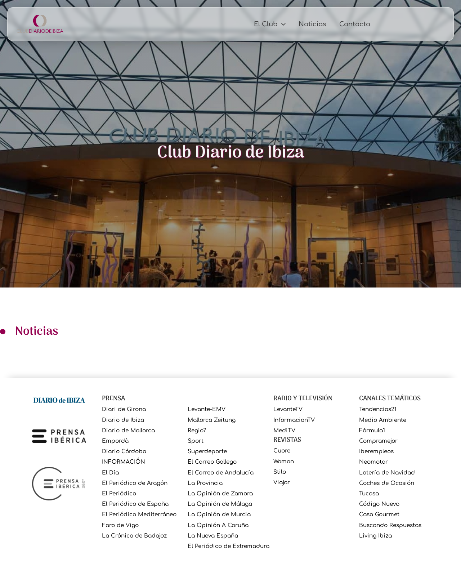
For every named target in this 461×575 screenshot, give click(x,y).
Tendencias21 (378, 409)
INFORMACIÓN (123, 462)
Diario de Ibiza (123, 420)
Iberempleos (376, 451)
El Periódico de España (135, 504)
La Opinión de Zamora (220, 493)
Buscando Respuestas (390, 525)
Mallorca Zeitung (212, 420)
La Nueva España (213, 536)
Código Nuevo (379, 504)
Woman (283, 461)
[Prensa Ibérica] (59, 435)
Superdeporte (207, 451)
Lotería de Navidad (387, 472)
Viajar (281, 482)
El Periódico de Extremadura (228, 546)
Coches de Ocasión (386, 483)
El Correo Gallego (212, 462)
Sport (195, 441)
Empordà (115, 441)
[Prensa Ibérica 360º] (59, 483)
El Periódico (119, 493)
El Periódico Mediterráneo (139, 514)
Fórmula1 (372, 430)
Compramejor (378, 441)
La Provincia (205, 483)
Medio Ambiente (382, 420)
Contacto (354, 24)
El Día (110, 472)
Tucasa (369, 493)
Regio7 (197, 430)
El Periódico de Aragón (134, 483)
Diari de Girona (124, 409)
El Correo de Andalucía (221, 472)
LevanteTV (288, 409)
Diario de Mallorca (128, 430)
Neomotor (373, 462)
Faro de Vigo (120, 525)
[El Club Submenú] (283, 24)
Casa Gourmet (379, 514)
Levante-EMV (206, 409)
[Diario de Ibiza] (59, 399)
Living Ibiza (375, 536)
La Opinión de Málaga (220, 504)
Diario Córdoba (124, 451)
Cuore (281, 451)
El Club (266, 24)
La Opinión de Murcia (219, 514)
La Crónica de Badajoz (134, 536)
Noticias (312, 24)
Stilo (279, 472)
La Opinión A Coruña (218, 525)
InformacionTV (294, 420)
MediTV (284, 430)
